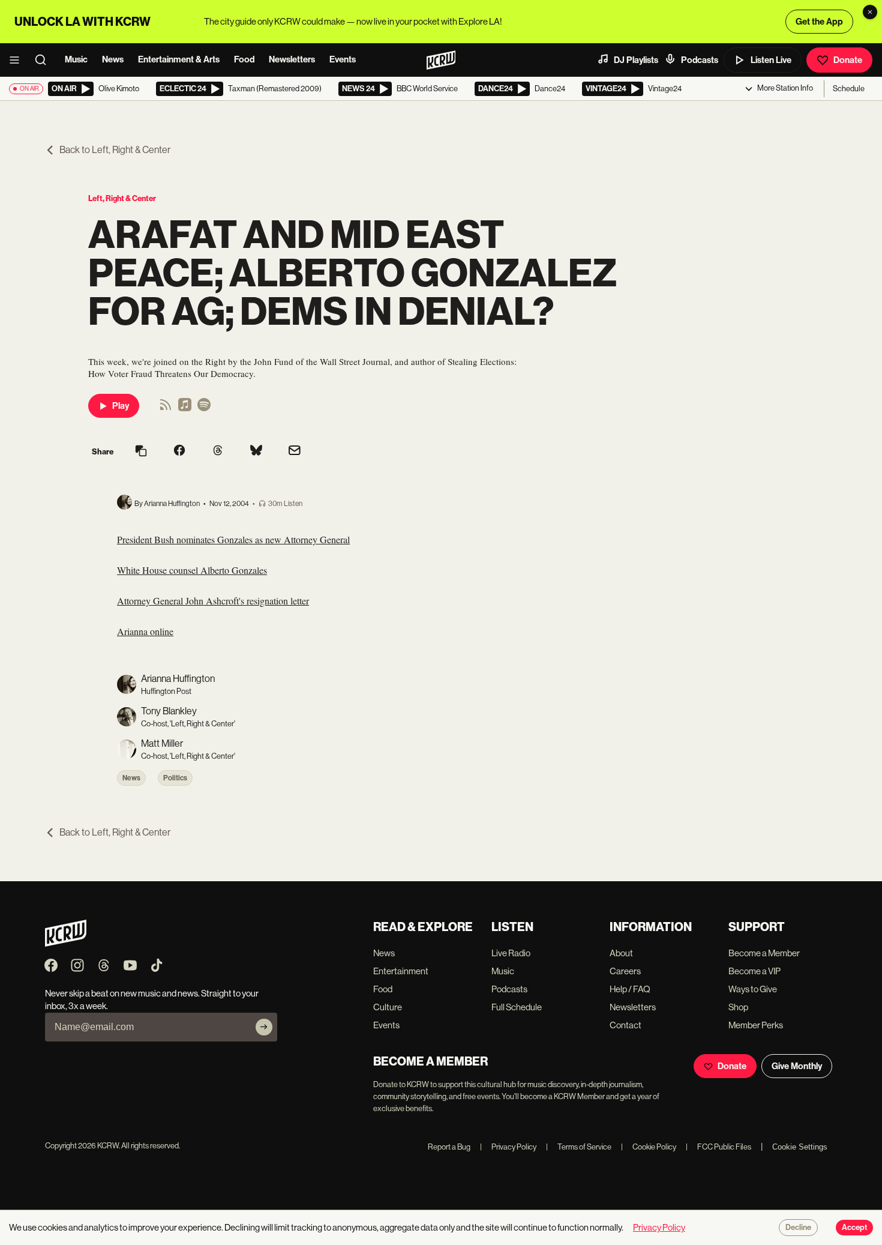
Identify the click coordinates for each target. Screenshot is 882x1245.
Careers (625, 971)
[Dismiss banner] (870, 12)
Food (244, 59)
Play (120, 405)
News (113, 59)
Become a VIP (754, 971)
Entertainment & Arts (179, 59)
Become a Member (764, 953)
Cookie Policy (648, 1146)
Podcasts (699, 60)
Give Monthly (797, 1066)
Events (342, 59)
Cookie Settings (799, 1146)
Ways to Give (752, 989)
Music (76, 59)
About (621, 953)
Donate (847, 60)
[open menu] (18, 60)
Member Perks (755, 1025)
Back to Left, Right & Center (114, 149)
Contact (625, 1025)
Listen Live (771, 60)
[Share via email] (295, 451)
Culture (387, 1007)
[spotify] (204, 408)
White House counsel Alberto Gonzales (192, 570)
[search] (44, 60)
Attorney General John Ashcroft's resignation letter (213, 600)
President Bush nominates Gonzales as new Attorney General (233, 539)
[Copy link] (141, 452)
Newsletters (292, 59)
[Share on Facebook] (179, 451)
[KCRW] (65, 943)
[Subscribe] (264, 1027)
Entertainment (400, 971)
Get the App (819, 21)
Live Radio (510, 953)
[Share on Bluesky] (256, 451)
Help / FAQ (630, 989)
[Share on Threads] (218, 451)
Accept (854, 1227)
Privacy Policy (508, 1146)
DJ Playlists (636, 60)
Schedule (849, 88)
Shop (738, 1007)
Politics (175, 778)
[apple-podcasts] (185, 408)
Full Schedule (516, 1007)
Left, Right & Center (122, 198)
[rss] (165, 408)
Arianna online (145, 631)
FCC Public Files (718, 1146)
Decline (798, 1227)
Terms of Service (578, 1146)
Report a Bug (449, 1146)
